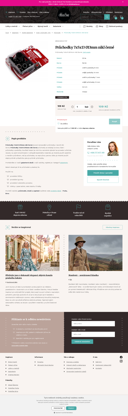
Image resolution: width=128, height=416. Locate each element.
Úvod (7, 32)
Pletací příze (12, 365)
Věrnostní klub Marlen (45, 365)
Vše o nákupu (44, 12)
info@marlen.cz (74, 4)
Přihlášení (109, 12)
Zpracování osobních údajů (76, 371)
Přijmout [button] (71, 408)
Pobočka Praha (13, 388)
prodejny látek (56, 191)
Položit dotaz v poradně (103, 173)
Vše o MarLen (32, 12)
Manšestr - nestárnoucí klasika (83, 275)
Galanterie (15, 32)
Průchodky (57, 32)
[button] (64, 412)
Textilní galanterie (27, 32)
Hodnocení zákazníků (103, 365)
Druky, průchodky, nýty (43, 32)
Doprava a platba (72, 362)
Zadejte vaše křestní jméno (81, 319)
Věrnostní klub (96, 12)
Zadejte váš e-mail (78, 330)
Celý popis (86, 52)
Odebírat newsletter (82, 341)
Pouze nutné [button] (58, 408)
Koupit (114, 121)
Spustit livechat (103, 180)
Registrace (118, 12)
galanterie (64, 163)
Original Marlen (13, 375)
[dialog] (64, 405)
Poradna (40, 362)
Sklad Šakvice (13, 385)
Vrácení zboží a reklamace (76, 365)
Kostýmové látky (12, 282)
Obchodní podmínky (73, 368)
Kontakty (99, 368)
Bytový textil (12, 362)
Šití (71, 279)
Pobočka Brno (13, 391)
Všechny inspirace (112, 227)
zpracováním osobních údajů (20, 345)
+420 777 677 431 (97, 153)
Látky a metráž (13, 368)
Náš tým (99, 362)
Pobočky (86, 12)
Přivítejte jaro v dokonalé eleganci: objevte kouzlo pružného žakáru (29, 276)
